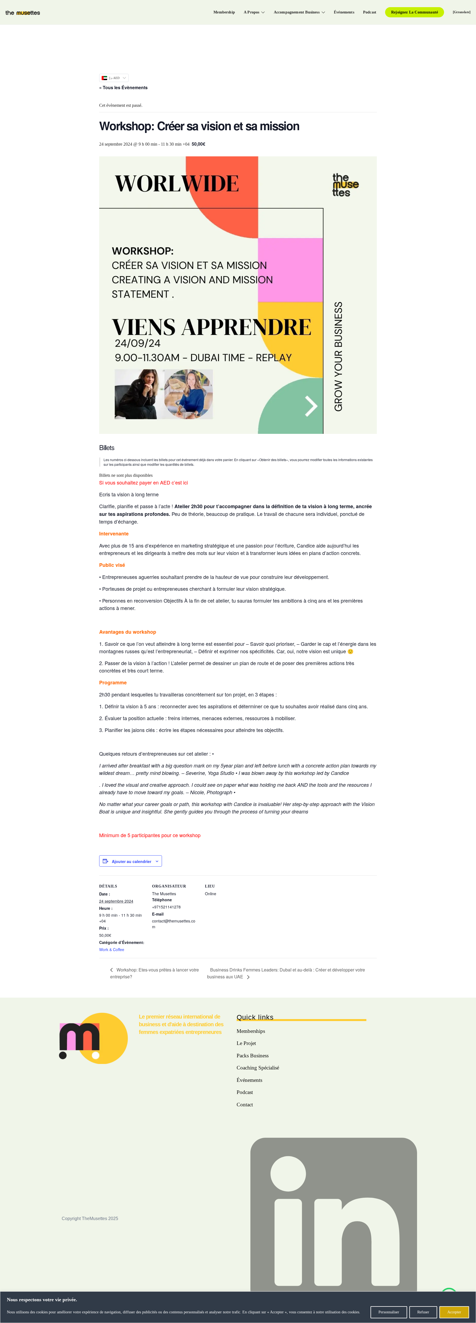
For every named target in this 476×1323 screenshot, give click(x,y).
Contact (245, 1104)
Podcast (369, 12)
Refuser (423, 1312)
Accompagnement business (297, 12)
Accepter (454, 1312)
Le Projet (246, 1043)
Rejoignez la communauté (414, 12)
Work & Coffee (111, 949)
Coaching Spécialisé (258, 1068)
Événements (344, 12)
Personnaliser (388, 1312)
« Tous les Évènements (123, 87)
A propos (251, 12)
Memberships (251, 1031)
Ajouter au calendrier (131, 861)
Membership (224, 12)
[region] (238, 1307)
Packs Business (253, 1055)
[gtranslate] (461, 12)
